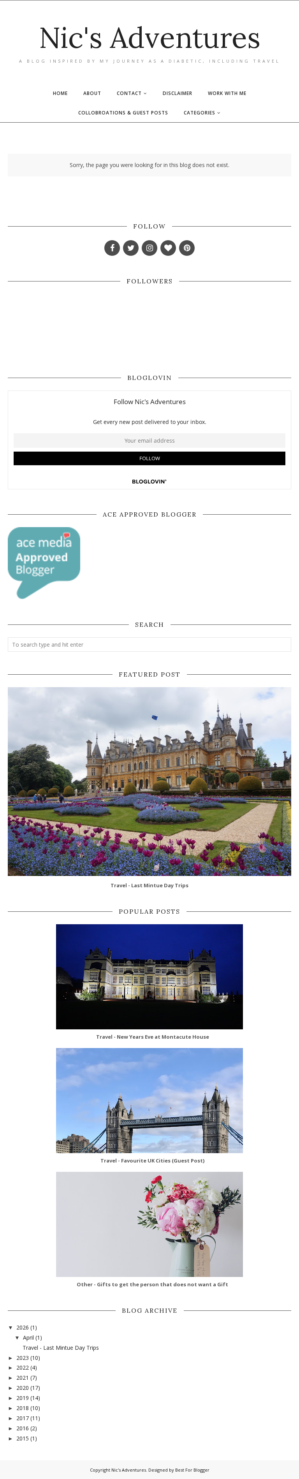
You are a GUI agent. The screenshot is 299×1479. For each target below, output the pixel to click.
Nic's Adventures (149, 37)
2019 (22, 1398)
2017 (22, 1418)
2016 (22, 1428)
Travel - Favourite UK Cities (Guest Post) (152, 1160)
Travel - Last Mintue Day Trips (149, 885)
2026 (22, 1327)
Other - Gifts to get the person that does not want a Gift (152, 1284)
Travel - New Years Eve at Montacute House (152, 1036)
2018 (22, 1408)
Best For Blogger (192, 1470)
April (28, 1337)
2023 (22, 1357)
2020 (22, 1387)
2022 (22, 1367)
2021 (22, 1377)
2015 (22, 1438)
